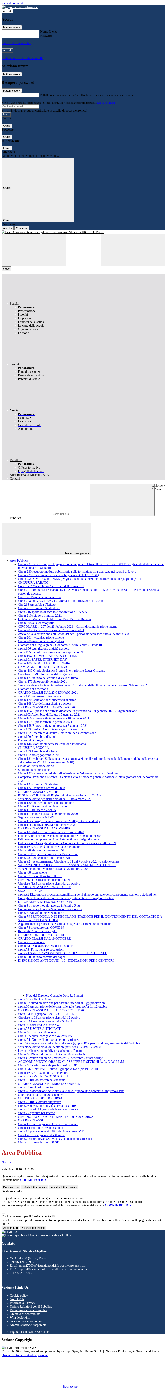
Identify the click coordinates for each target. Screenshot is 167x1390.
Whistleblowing (20, 1317)
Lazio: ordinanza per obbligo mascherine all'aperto (50, 1050)
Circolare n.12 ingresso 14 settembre (41, 1135)
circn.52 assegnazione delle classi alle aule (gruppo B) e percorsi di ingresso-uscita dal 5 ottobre (79, 1043)
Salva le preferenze (33, 1227)
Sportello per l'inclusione (34, 769)
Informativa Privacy (22, 1303)
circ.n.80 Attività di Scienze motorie (41, 913)
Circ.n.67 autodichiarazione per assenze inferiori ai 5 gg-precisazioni (62, 1003)
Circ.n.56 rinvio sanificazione (37, 1032)
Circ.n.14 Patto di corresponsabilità (40, 1127)
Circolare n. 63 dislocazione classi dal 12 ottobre (49, 1017)
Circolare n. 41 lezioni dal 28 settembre (43, 1072)
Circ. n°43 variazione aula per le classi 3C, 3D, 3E (50, 1065)
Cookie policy (19, 1295)
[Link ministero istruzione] (20, 7)
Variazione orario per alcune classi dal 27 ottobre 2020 (53, 868)
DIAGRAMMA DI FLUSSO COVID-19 (45, 901)
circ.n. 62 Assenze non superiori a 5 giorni (45, 1021)
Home (159, 485)
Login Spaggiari (106, 102)
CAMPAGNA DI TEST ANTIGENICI (43, 667)
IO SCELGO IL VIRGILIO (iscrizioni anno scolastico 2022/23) (59, 795)
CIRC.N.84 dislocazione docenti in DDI (44, 879)
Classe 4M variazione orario (36, 766)
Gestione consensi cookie (26, 1321)
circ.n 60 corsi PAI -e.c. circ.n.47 (39, 1025)
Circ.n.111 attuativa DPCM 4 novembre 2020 (47, 824)
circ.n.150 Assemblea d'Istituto (37, 736)
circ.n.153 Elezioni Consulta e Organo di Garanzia (50, 729)
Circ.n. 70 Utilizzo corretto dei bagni (41, 957)
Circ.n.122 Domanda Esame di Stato (41, 788)
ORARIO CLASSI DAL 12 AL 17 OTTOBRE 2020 (52, 1010)
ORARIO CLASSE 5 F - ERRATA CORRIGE (49, 1083)
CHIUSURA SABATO (33, 582)
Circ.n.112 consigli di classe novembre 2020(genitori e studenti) (59, 821)
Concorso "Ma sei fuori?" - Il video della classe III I (51, 586)
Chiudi (7, 125)
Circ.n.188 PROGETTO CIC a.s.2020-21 (45, 663)
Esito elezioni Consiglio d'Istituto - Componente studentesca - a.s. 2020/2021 (67, 843)
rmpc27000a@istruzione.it (52, 1265)
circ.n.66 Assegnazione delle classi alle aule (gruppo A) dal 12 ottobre (62, 1006)
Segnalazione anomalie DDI (36, 817)
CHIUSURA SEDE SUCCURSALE (42, 1098)
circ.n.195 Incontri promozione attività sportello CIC (51, 652)
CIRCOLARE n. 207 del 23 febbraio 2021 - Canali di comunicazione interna (67, 626)
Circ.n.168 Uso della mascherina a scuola (44, 703)
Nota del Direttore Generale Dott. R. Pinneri (54, 995)
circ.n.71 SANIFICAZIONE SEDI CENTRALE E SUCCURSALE (62, 953)
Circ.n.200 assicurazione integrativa (41, 641)
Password (46, 36)
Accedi (7, 11)
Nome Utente (48, 31)
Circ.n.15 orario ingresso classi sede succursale (48, 1124)
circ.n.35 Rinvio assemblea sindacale (41, 1080)
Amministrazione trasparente (28, 1325)
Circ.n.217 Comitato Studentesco (39, 608)
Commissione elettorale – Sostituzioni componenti (50, 909)
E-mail (44, 94)
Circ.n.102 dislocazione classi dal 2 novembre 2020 (51, 832)
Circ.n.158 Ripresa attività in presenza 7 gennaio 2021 (53, 725)
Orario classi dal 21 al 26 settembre (40, 1094)
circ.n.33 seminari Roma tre (35, 1087)
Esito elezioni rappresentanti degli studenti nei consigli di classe (58, 839)
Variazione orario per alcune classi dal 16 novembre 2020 (54, 799)
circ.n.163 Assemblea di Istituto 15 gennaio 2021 (49, 714)
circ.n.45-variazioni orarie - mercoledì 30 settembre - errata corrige (60, 1058)
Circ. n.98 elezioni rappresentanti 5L (41, 850)
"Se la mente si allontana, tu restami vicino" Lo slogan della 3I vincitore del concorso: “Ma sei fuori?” (83, 685)
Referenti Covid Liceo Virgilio (37, 931)
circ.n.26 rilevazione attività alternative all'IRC (47, 1105)
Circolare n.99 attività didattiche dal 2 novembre (49, 846)
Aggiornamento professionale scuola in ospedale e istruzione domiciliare (64, 924)
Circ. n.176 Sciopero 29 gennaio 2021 (42, 681)
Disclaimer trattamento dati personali (25, 1355)
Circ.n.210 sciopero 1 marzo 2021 (40, 615)
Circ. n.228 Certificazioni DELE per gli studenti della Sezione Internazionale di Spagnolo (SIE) (79, 579)
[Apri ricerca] (133, 250)
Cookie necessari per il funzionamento (27, 1216)
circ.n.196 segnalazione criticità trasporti (43, 648)
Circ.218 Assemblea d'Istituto (37, 604)
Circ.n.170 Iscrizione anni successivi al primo (47, 700)
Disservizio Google (30, 740)
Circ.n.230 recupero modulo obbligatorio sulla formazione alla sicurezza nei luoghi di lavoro (77, 571)
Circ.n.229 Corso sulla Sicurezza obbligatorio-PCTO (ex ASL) (58, 575)
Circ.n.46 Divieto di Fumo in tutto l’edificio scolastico (52, 1054)
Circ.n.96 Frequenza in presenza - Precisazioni (48, 854)
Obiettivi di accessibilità (25, 1314)
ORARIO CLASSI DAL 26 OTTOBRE (44, 887)
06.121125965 (24, 1262)
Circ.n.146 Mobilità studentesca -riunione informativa (52, 744)
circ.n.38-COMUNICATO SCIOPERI (43, 1076)
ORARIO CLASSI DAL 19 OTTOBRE (44, 938)
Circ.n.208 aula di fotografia (36, 623)
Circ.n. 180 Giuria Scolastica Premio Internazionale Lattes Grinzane (61, 670)
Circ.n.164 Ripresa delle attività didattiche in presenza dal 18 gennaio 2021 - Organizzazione (77, 711)
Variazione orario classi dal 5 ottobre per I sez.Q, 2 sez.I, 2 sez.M (59, 1047)
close (6, 268)
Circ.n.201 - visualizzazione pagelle (41, 637)
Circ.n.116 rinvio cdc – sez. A (37, 810)
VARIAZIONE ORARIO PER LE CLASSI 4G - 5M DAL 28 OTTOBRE (67, 865)
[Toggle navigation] (34, 250)
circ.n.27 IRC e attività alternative (39, 1102)
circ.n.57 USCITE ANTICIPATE (39, 1028)
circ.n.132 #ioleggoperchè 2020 (38, 755)
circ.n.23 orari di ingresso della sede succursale (48, 1109)
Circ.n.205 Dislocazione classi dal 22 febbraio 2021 (51, 630)
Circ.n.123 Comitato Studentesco (39, 784)
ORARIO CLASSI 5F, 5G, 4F (38, 791)
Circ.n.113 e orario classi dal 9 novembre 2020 (48, 813)
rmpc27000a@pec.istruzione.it (53, 1269)
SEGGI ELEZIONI (31, 890)
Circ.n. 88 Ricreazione (32, 872)
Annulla (7, 228)
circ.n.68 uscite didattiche (34, 999)
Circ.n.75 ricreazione (31, 942)
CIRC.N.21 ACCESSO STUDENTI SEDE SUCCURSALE (58, 1116)
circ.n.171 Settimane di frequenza (39, 696)
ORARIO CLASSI (30, 1120)
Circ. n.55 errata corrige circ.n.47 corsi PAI (45, 1036)
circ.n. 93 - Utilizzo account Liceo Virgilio (45, 857)
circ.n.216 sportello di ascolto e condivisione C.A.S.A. (53, 612)
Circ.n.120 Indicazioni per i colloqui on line (46, 802)
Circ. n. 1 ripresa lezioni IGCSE (38, 1142)
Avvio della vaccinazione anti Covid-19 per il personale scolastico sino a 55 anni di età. (74, 634)
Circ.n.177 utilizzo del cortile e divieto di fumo (48, 678)
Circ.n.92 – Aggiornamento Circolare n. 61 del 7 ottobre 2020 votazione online (68, 861)
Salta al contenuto (13, 3)
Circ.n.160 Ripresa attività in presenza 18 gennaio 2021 (53, 718)
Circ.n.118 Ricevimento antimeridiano (42, 806)
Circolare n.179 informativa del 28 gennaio (45, 674)
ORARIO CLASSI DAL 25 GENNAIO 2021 (48, 692)
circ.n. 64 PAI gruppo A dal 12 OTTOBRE (46, 1014)
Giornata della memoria (33, 689)
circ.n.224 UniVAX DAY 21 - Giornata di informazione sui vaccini (61, 601)
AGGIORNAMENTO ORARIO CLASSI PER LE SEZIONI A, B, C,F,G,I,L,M (71, 1061)
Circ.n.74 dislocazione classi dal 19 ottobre (45, 946)
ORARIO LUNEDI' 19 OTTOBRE (41, 935)
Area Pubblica (19, 560)
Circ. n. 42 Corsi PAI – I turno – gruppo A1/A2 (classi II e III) (58, 1069)
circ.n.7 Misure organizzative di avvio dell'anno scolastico (55, 1138)
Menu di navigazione (76, 553)
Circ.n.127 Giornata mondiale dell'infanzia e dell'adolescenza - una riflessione (68, 773)
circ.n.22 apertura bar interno (36, 1113)
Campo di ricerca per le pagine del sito (26, 513)
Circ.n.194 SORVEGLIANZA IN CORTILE (47, 656)
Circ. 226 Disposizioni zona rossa (39, 597)
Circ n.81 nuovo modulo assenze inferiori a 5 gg (49, 905)
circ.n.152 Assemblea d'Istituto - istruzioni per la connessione (57, 733)
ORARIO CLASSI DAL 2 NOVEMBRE (45, 828)
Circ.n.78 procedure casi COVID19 (41, 927)
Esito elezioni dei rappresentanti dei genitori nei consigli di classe (59, 835)
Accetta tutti (64, 1187)
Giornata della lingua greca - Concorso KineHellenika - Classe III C (61, 645)
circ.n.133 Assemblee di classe (37, 751)
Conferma (21, 228)
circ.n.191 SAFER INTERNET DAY (42, 659)
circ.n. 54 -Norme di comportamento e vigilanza (48, 1039)
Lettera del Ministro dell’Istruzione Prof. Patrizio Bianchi (54, 619)
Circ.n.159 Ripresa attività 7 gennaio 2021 (45, 722)
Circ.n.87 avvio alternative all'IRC (40, 876)
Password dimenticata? (16, 43)
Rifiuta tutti (35, 1187)
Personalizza (11, 1187)
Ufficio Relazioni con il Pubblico (31, 1306)
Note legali (17, 1299)
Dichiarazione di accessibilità (28, 1310)
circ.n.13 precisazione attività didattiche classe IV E (51, 1131)
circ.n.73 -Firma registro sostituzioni (41, 949)
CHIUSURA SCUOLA (33, 747)
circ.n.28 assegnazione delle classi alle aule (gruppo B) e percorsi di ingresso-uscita (71, 1091)
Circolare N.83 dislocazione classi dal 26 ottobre (49, 883)
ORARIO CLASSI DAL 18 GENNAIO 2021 (48, 707)
